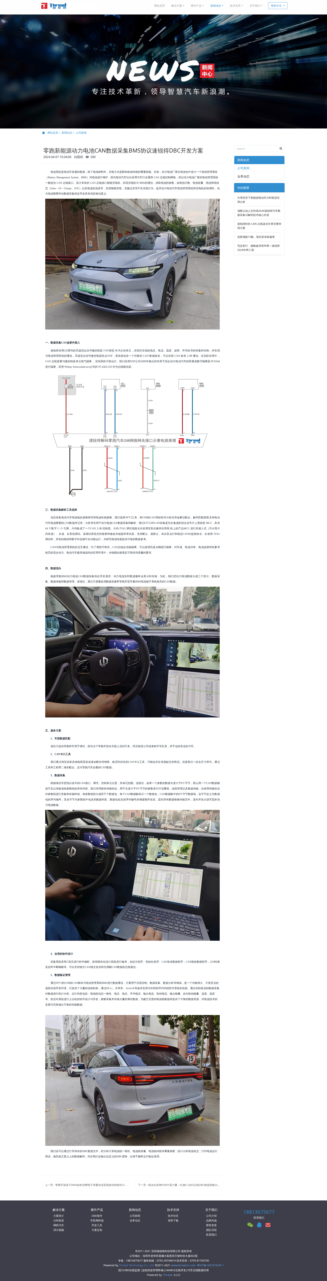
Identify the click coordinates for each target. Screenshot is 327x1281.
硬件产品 (196, 5)
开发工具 (97, 1225)
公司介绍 (211, 1215)
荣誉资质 (211, 1225)
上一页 (87, 1185)
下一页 (179, 1185)
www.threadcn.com (183, 1265)
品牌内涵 (211, 1220)
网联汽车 (58, 1225)
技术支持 (235, 5)
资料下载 (173, 1220)
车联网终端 (97, 1220)
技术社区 (173, 1215)
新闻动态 (215, 5)
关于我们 (255, 5)
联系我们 (211, 1234)
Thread (167, 1275)
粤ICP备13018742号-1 (210, 1265)
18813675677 (259, 1211)
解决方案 (176, 5)
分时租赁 (58, 1220)
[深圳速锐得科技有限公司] (68, 5)
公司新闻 (81, 132)
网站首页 (159, 5)
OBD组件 (96, 1215)
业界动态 (243, 176)
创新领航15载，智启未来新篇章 (256, 237)
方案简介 (58, 1215)
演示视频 (58, 1230)
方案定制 (97, 1230)
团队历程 (211, 1230)
